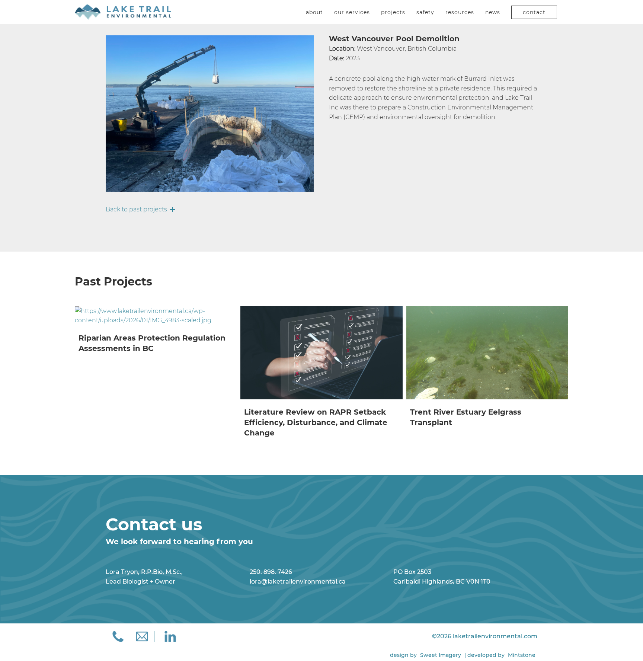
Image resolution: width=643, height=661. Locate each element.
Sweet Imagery (440, 655)
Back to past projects (136, 209)
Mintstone (521, 655)
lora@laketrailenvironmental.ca (298, 581)
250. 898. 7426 (271, 571)
